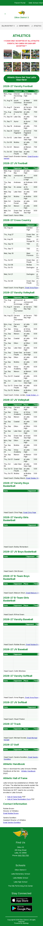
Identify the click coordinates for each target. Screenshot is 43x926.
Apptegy (26, 923)
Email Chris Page (29, 512)
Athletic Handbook (28, 771)
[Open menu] (5, 14)
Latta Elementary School (20, 874)
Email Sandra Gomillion (12, 822)
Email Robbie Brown (33, 644)
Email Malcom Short (33, 593)
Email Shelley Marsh (34, 478)
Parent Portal (19, 3)
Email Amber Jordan (34, 395)
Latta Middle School (20, 878)
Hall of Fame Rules (14, 797)
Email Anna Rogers (32, 288)
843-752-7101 (23, 855)
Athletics (37, 26)
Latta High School (20, 882)
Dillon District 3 (8, 26)
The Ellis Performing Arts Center (20, 886)
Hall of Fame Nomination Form (19, 799)
